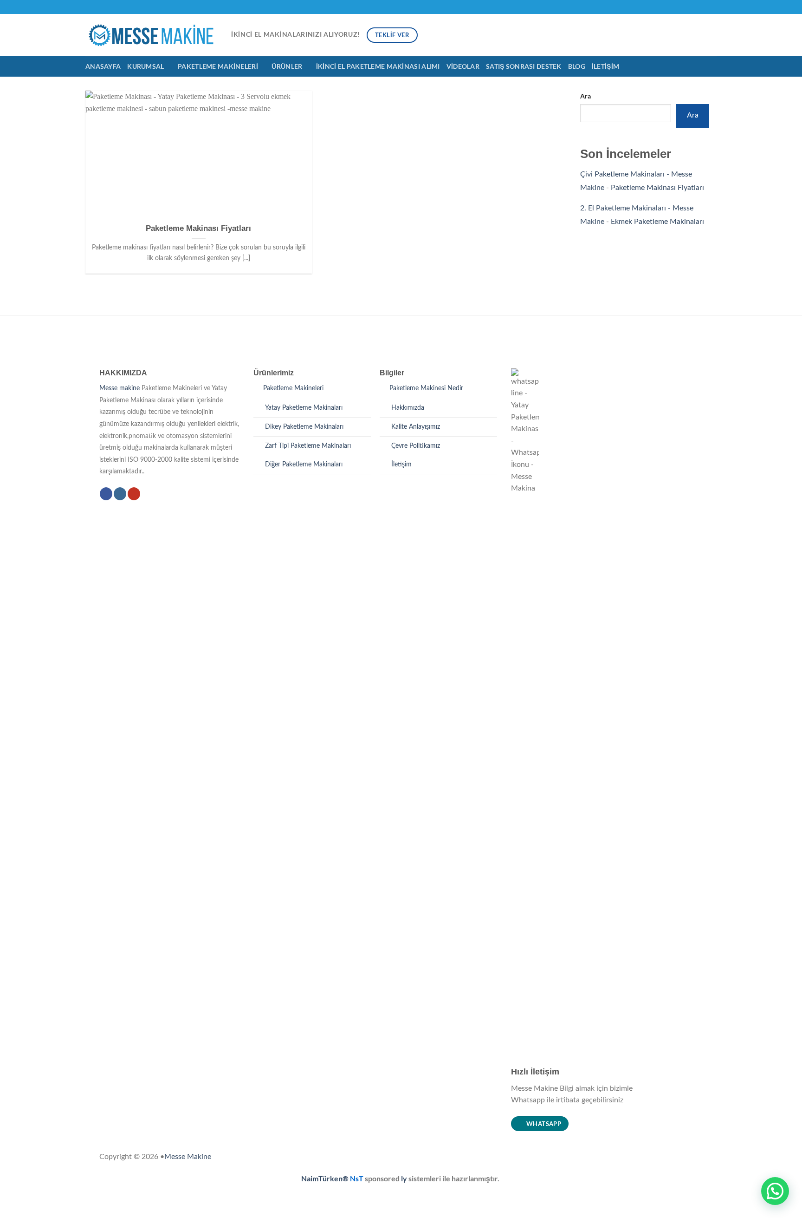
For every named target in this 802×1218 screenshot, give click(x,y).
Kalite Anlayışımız (415, 426)
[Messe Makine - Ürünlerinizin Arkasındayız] (151, 35)
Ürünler (287, 66)
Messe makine (119, 388)
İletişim (605, 66)
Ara (585, 96)
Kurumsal (145, 66)
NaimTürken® (325, 1178)
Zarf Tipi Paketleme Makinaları (308, 445)
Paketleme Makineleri (218, 66)
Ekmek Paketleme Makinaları (657, 221)
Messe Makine (187, 1156)
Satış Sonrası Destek (524, 66)
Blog (576, 66)
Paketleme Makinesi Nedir (426, 388)
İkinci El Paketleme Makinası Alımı (378, 66)
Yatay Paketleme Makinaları (304, 407)
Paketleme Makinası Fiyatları (198, 228)
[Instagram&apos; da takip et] (703, 7)
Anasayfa (103, 66)
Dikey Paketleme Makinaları (304, 426)
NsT (357, 1178)
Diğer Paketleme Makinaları (304, 464)
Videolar (462, 66)
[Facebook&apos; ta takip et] (694, 7)
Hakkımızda (407, 407)
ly (404, 1178)
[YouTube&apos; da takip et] (712, 7)
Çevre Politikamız (415, 445)
